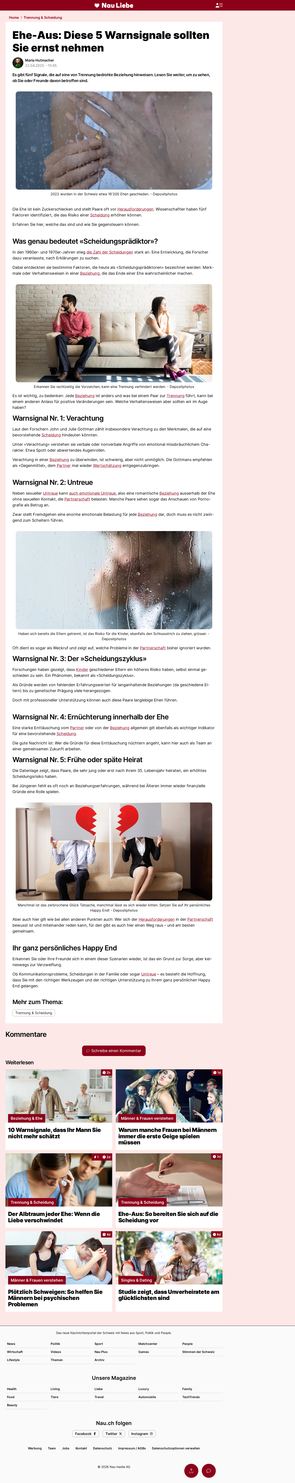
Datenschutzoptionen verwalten (176, 1448)
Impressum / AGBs (132, 1448)
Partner (64, 465)
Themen (57, 1360)
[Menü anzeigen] (219, 5)
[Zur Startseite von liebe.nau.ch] (114, 5)
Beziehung (90, 273)
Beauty (12, 1405)
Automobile (147, 1397)
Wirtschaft (15, 1352)
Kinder (82, 669)
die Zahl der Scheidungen (109, 252)
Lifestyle (13, 1360)
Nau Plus (101, 1352)
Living (55, 1389)
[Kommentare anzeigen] (209, 1471)
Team (52, 1448)
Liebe (99, 1389)
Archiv (99, 1360)
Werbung (35, 1448)
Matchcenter (147, 1344)
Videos (56, 1352)
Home (14, 17)
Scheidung (100, 215)
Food (10, 1397)
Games (143, 1352)
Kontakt (81, 1448)
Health (12, 1389)
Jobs (65, 1448)
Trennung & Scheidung (43, 17)
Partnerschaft (77, 499)
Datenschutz (102, 1448)
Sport (99, 1344)
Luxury (143, 1389)
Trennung (176, 395)
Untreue (50, 493)
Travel (99, 1397)
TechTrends (191, 1397)
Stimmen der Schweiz (198, 1352)
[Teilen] (191, 1471)
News (11, 1344)
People (187, 1344)
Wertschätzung (107, 465)
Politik (55, 1344)
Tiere (54, 1397)
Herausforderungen (135, 209)
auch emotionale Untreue (92, 493)
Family (187, 1389)
